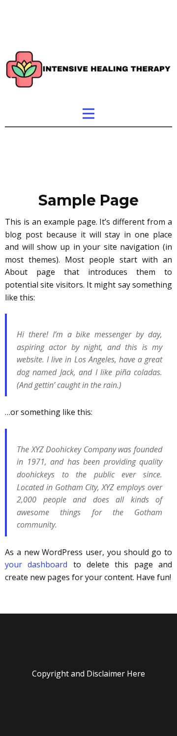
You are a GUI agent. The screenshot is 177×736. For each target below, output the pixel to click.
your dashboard (36, 564)
